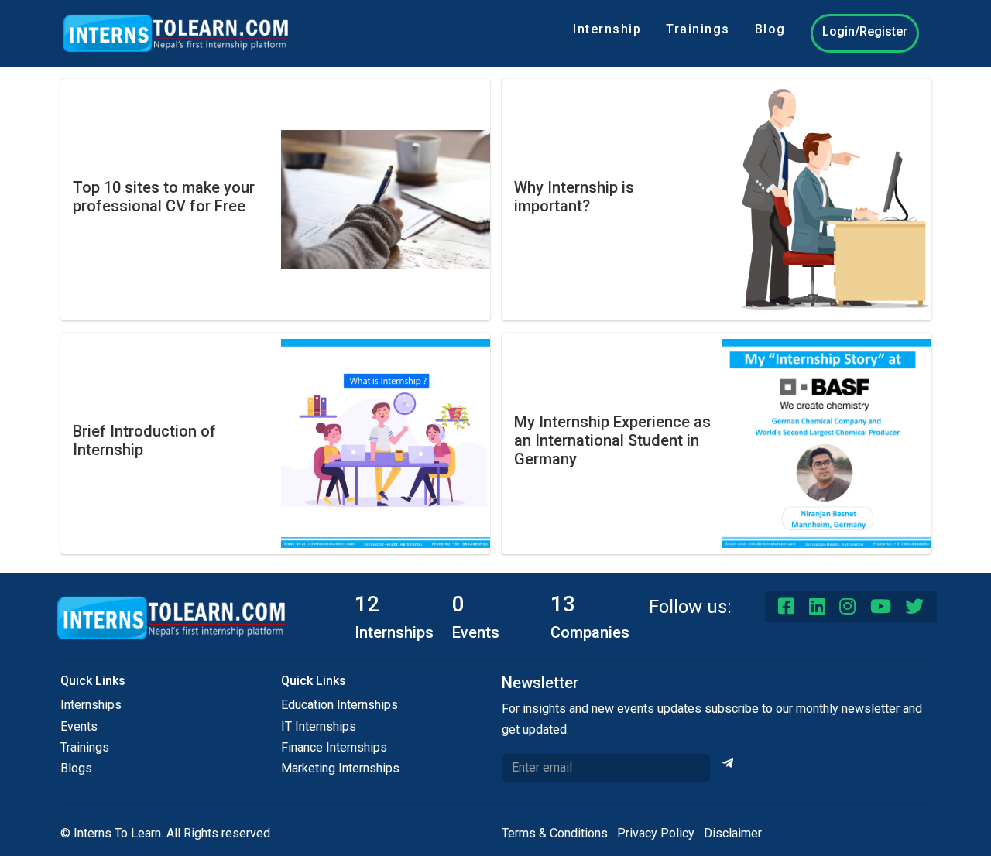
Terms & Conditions (555, 833)
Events (79, 726)
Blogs (76, 768)
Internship (607, 29)
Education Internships (339, 704)
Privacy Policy (655, 833)
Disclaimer (733, 833)
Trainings (698, 29)
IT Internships (318, 726)
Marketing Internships (340, 768)
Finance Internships (334, 747)
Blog (770, 29)
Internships (91, 704)
